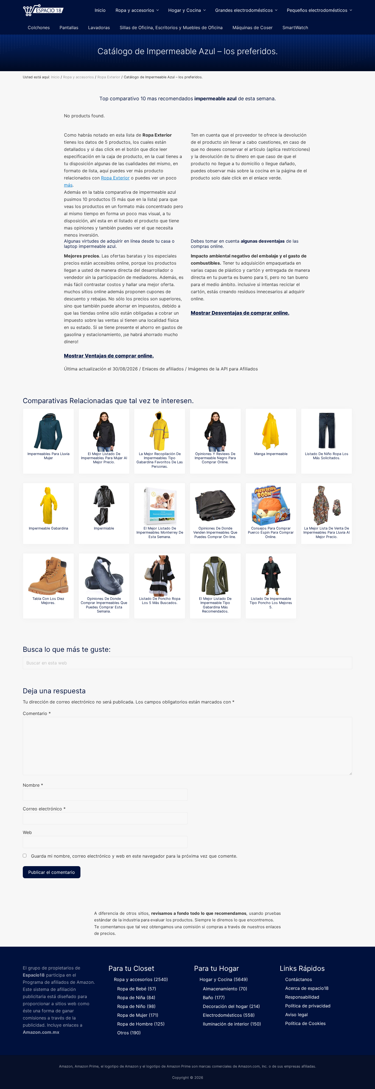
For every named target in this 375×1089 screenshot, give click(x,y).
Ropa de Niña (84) (136, 997)
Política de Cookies (305, 1023)
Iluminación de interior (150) (232, 1024)
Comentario (37, 713)
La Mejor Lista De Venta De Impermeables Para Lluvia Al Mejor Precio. (326, 532)
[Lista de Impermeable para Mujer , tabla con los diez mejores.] (48, 576)
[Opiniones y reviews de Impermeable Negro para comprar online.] (215, 431)
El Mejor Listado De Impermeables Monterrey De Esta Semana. (159, 532)
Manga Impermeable (270, 454)
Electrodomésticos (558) (229, 1015)
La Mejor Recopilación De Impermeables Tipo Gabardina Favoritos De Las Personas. (159, 460)
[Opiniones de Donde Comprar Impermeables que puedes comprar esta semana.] (104, 576)
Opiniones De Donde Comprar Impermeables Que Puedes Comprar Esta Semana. (104, 605)
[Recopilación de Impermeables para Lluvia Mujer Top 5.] (48, 431)
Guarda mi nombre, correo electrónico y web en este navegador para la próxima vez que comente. (134, 856)
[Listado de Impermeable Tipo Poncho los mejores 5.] (271, 576)
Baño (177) (214, 997)
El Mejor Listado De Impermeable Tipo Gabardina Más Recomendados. (215, 605)
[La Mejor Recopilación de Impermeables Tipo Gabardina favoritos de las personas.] (159, 431)
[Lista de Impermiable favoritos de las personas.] (104, 505)
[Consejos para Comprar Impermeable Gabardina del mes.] (48, 505)
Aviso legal (296, 1014)
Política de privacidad (308, 1005)
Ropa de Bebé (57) (136, 988)
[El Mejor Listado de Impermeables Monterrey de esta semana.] (159, 505)
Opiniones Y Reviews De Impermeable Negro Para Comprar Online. (215, 458)
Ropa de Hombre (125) (141, 1024)
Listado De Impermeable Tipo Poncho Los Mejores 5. (271, 603)
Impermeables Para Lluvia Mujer (48, 456)
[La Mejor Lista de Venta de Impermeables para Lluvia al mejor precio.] (326, 505)
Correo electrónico (44, 808)
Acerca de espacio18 (307, 988)
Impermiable (104, 528)
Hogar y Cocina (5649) (224, 979)
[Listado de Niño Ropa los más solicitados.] (326, 431)
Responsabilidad (302, 997)
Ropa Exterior (115, 178)
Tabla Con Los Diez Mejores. (48, 601)
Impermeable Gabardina (48, 528)
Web (27, 832)
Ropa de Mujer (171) (137, 1015)
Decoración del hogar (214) (231, 1006)
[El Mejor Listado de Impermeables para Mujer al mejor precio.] (104, 431)
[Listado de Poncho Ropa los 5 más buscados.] (159, 576)
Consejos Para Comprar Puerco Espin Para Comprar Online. (271, 532)
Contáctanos (298, 979)
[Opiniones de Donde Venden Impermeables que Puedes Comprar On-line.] (215, 505)
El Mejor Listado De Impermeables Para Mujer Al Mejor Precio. (104, 458)
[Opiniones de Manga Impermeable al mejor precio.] (271, 431)
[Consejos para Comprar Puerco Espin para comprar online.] (271, 505)
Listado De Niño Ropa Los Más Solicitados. (326, 456)
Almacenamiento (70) (225, 988)
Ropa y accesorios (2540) (141, 979)
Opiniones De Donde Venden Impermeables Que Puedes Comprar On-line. (215, 532)
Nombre (33, 785)
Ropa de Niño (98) (136, 1006)
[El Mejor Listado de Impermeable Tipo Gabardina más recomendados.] (215, 576)
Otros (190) (129, 1032)
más (68, 185)
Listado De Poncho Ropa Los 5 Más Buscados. (159, 601)
